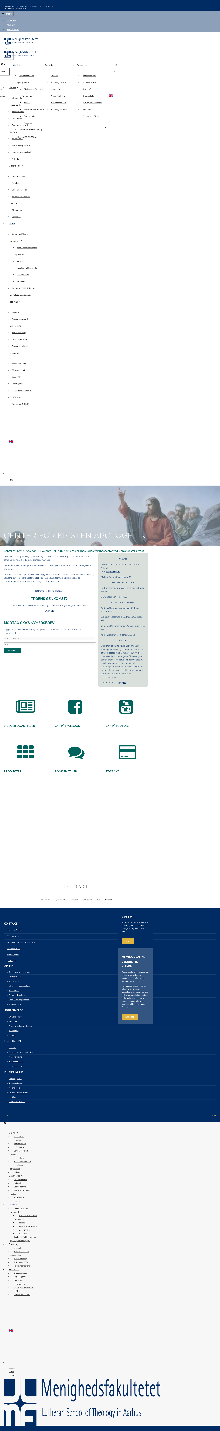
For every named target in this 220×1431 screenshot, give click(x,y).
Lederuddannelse (19, 190)
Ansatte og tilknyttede (34, 110)
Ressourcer (82, 65)
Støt (127, 941)
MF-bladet (87, 110)
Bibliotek (54, 76)
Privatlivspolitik (15, 1004)
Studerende (17, 210)
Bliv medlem (13, 29)
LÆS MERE (49, 611)
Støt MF (11, 25)
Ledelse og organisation (22, 152)
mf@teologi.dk (48, 6)
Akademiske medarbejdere (20, 972)
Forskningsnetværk (59, 110)
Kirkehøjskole (88, 96)
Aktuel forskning (58, 96)
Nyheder (15, 159)
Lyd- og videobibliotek (92, 103)
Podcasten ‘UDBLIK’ (91, 116)
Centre (16, 65)
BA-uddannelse (18, 176)
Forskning (49, 65)
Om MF (12, 87)
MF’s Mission (17, 118)
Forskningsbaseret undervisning (22, 1052)
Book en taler (30, 116)
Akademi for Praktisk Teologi (20, 1026)
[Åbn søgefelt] (3, 64)
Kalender (11, 21)
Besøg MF (87, 89)
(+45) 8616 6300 (9, 6)
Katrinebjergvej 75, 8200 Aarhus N (28, 6)
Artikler (27, 103)
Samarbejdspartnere (21, 145)
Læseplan (16, 217)
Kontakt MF (11, 961)
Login (214, 1115)
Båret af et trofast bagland (19, 986)
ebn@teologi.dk (113, 572)
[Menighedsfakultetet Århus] (21, 59)
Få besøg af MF (89, 82)
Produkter (28, 123)
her (124, 683)
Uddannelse (14, 166)
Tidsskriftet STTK (58, 103)
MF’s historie (17, 139)
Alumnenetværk (89, 76)
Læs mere (129, 1017)
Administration (18, 112)
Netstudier (16, 183)
